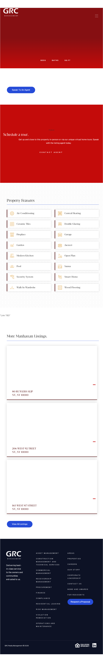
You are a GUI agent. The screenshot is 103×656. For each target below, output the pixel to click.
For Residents (76, 595)
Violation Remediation (43, 616)
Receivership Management (44, 580)
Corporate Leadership (74, 576)
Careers (72, 564)
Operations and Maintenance (45, 624)
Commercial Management (43, 571)
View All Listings (19, 524)
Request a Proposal (80, 601)
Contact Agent (51, 152)
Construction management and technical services (48, 562)
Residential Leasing (48, 604)
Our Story (73, 570)
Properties (74, 559)
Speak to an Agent (21, 90)
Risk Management (46, 609)
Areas (71, 553)
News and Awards (77, 589)
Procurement (44, 587)
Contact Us (74, 584)
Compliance (43, 598)
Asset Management (47, 553)
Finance (40, 593)
